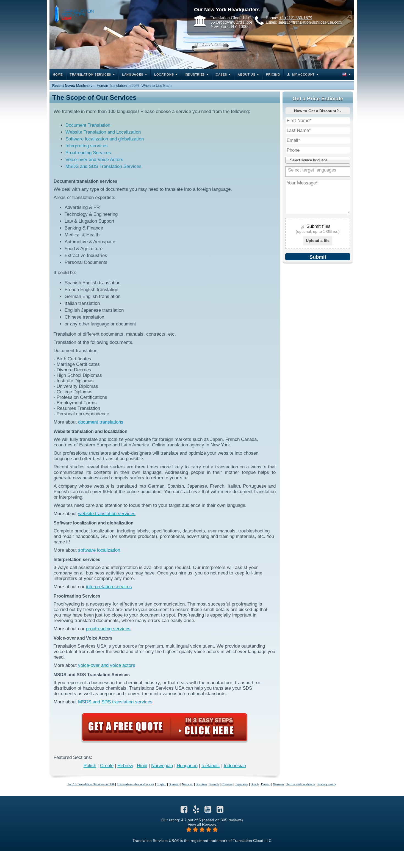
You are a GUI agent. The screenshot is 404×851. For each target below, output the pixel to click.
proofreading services (108, 628)
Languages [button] (132, 74)
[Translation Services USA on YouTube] (207, 811)
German (278, 784)
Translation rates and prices (135, 784)
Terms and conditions (300, 784)
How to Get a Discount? (317, 111)
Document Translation (87, 125)
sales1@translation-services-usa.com (310, 22)
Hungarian (187, 765)
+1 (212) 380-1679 (295, 17)
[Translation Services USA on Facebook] (184, 811)
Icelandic (210, 765)
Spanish (174, 784)
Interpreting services (86, 145)
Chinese (227, 784)
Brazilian (201, 784)
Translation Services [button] (90, 74)
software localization (99, 550)
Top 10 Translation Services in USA (90, 784)
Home (58, 74)
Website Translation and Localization (103, 132)
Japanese (241, 784)
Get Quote (165, 727)
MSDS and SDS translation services (115, 701)
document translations (100, 422)
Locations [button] (164, 74)
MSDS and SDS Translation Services (103, 166)
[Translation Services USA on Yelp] (196, 811)
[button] (346, 74)
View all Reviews (202, 824)
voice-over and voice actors (106, 665)
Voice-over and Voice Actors (94, 159)
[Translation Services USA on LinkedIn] (220, 811)
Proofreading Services (88, 152)
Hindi (142, 765)
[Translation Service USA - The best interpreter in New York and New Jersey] (73, 13)
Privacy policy (326, 784)
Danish (265, 784)
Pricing (273, 74)
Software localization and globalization (104, 139)
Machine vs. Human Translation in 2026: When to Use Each (123, 86)
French (214, 784)
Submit (317, 257)
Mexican (187, 784)
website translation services (106, 513)
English (161, 784)
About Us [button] (246, 74)
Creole (107, 765)
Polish (90, 765)
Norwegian (162, 765)
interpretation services (109, 586)
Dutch (255, 784)
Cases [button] (221, 74)
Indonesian (235, 765)
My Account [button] (303, 74)
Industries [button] (195, 74)
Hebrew (125, 765)
